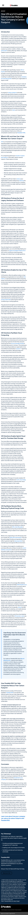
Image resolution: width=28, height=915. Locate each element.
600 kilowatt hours (22, 584)
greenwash (4, 50)
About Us (3, 913)
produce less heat (5, 299)
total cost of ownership (15, 537)
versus (19, 607)
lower (13, 110)
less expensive (18, 541)
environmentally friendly (17, 343)
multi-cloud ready (21, 479)
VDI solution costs (19, 616)
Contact (7, 913)
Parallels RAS (9, 692)
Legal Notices (12, 913)
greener (18, 348)
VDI (2, 141)
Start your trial (6, 873)
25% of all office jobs (17, 527)
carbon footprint (12, 92)
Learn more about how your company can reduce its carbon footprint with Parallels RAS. (13, 818)
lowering (21, 180)
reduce (19, 178)
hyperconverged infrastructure (17, 250)
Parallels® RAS (21, 132)
